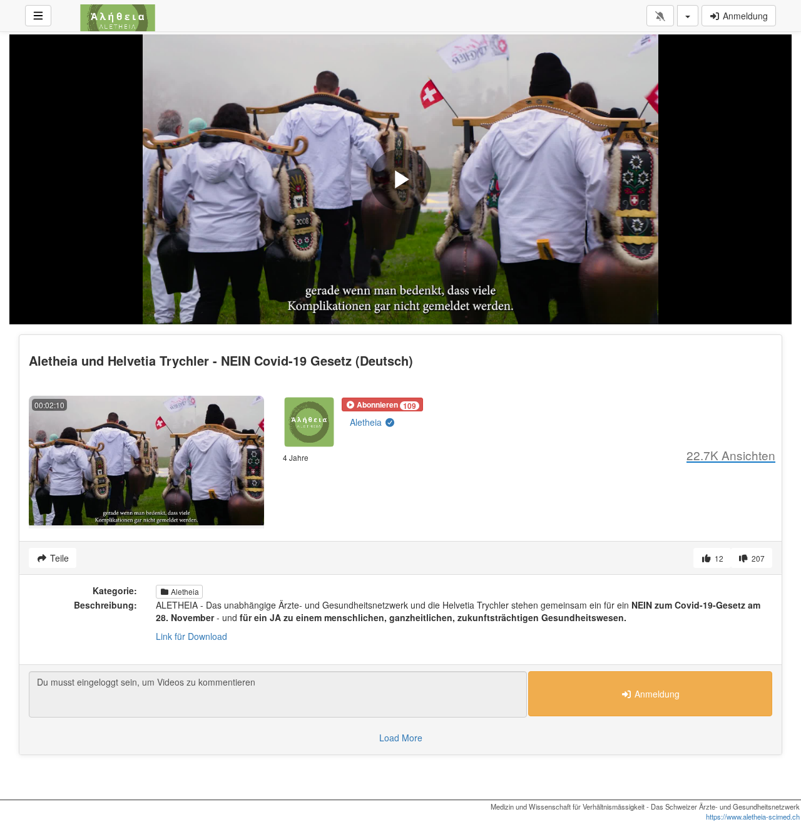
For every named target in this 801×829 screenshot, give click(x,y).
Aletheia (367, 422)
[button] (382, 404)
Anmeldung (744, 15)
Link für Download (191, 636)
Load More (400, 737)
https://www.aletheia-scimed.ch (753, 816)
